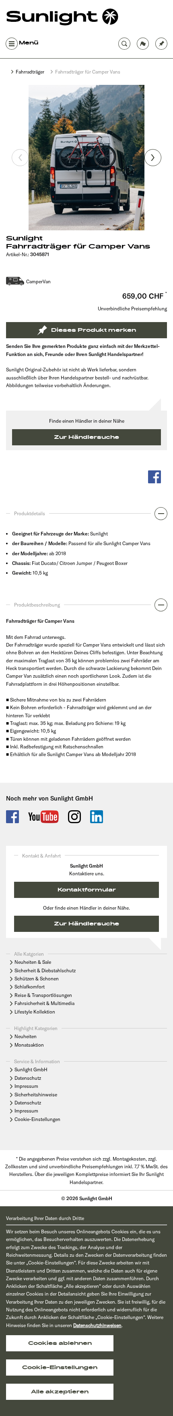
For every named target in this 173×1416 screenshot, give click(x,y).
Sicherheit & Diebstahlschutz (45, 970)
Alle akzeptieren (60, 1392)
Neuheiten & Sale (32, 962)
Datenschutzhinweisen (97, 1325)
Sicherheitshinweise (35, 1095)
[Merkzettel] (161, 43)
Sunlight (24, 238)
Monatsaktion (29, 1045)
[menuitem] (161, 43)
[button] (86, 516)
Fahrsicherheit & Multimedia (44, 1003)
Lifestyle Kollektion (34, 1012)
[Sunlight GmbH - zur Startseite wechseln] (62, 17)
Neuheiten (25, 1036)
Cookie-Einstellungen (37, 1119)
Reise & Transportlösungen (43, 995)
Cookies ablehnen (60, 1343)
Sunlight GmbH (30, 1069)
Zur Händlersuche (86, 437)
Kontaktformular (87, 890)
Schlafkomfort (29, 987)
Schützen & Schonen (36, 979)
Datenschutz (27, 1078)
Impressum (26, 1086)
